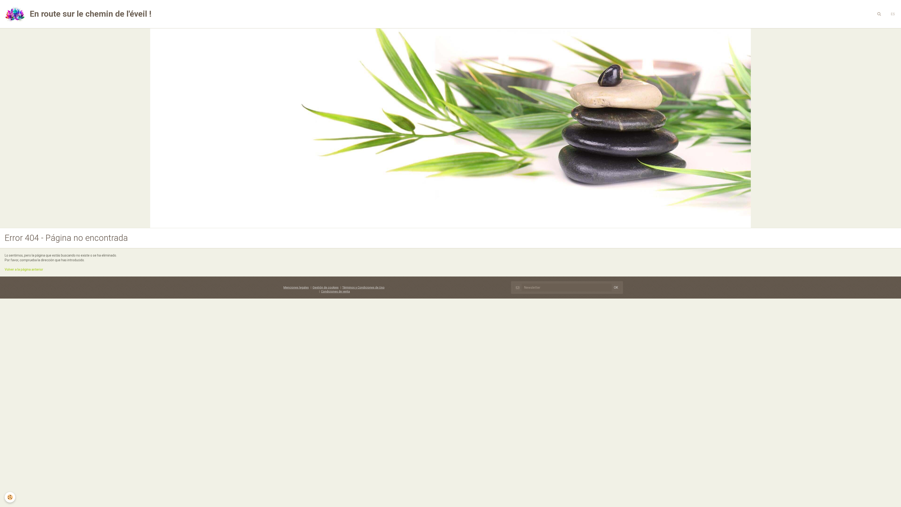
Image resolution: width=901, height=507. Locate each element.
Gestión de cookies (326, 287)
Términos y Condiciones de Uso (363, 287)
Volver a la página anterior (24, 269)
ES (893, 14)
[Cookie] (10, 497)
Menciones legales (296, 287)
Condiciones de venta (335, 291)
